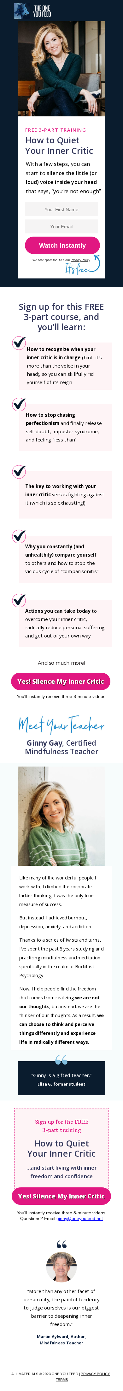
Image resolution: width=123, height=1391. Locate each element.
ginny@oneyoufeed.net (79, 1218)
